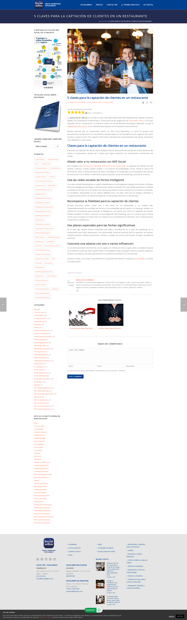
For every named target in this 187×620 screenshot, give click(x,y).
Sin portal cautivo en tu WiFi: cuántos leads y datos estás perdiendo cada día (113, 599)
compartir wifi (45, 164)
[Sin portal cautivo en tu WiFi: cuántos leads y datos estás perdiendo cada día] (100, 599)
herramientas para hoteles (43, 181)
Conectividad (108, 102)
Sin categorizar (39, 367)
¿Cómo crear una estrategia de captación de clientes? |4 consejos (110, 328)
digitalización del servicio (77, 126)
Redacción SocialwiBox (77, 102)
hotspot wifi (51, 185)
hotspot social (39, 185)
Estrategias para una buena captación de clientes (82, 328)
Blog (36, 164)
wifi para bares (51, 276)
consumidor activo (136, 120)
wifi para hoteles (40, 285)
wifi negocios (39, 276)
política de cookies (45, 617)
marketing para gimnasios (43, 198)
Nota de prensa (39, 352)
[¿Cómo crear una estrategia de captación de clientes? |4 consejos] (110, 315)
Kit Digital (148, 5)
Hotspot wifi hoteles (41, 333)
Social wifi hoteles (40, 376)
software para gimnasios (43, 254)
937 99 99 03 (40, 576)
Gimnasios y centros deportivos (134, 555)
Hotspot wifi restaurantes (43, 337)
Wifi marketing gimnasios (43, 388)
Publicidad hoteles (40, 358)
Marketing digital (40, 340)
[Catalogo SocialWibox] (48, 117)
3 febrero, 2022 (96, 102)
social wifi (38, 246)
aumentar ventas (53, 159)
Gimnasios (37, 324)
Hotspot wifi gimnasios (42, 330)
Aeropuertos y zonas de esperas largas (136, 571)
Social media (38, 370)
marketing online (40, 194)
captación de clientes (74, 273)
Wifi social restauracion (42, 293)
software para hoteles (42, 259)
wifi (53, 259)
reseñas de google (54, 237)
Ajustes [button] (171, 616)
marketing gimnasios (41, 343)
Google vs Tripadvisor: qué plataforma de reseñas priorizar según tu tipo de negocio (112, 585)
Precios (99, 5)
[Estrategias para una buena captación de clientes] (82, 315)
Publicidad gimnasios (41, 355)
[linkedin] (46, 559)
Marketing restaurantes (42, 216)
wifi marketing (39, 267)
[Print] (143, 102)
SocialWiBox (50, 241)
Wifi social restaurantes (42, 298)
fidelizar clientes (40, 177)
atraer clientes (39, 159)
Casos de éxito (39, 312)
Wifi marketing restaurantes (43, 272)
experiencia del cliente (42, 172)
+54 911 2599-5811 (73, 589)
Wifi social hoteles (40, 403)
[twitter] (50, 559)
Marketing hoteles (40, 346)
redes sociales (39, 237)
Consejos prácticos (40, 318)
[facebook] (37, 559)
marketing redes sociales (43, 211)
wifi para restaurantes (42, 289)
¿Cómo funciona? (74, 548)
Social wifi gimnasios (41, 373)
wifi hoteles (48, 263)
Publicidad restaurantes (42, 233)
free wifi (51, 177)
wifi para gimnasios (41, 280)
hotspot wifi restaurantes (43, 190)
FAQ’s (70, 555)
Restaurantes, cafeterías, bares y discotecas (136, 545)
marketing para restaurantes (44, 207)
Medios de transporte (135, 566)
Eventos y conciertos (135, 576)
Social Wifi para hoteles (52, 246)
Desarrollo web (39, 321)
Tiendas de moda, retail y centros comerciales (136, 580)
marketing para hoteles (42, 203)
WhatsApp (90, 610)
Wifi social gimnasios (41, 400)
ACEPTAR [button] (180, 616)
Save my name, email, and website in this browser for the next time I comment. (97, 371)
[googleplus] (42, 559)
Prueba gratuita (132, 5)
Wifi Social (103, 21)
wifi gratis (38, 263)
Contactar (112, 5)
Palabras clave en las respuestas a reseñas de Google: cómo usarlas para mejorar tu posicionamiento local (113, 569)
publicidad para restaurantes (44, 229)
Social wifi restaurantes (42, 250)
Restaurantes (39, 241)
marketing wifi (39, 220)
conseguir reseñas (41, 168)
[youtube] (54, 559)
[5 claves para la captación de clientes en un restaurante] (110, 61)
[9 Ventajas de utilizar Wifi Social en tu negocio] (48, 62)
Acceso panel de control (106, 551)
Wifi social (37, 397)
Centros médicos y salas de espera (137, 561)
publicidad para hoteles (42, 224)
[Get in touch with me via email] (77, 291)
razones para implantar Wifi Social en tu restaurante (104, 166)
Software (37, 385)
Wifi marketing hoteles (42, 391)
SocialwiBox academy (105, 548)
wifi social (55, 289)
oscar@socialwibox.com (44, 579)
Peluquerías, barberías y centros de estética (136, 587)
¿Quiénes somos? (74, 551)
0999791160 (70, 576)
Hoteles (36, 327)
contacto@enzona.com (74, 591)
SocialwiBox (141, 258)
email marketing (55, 168)
